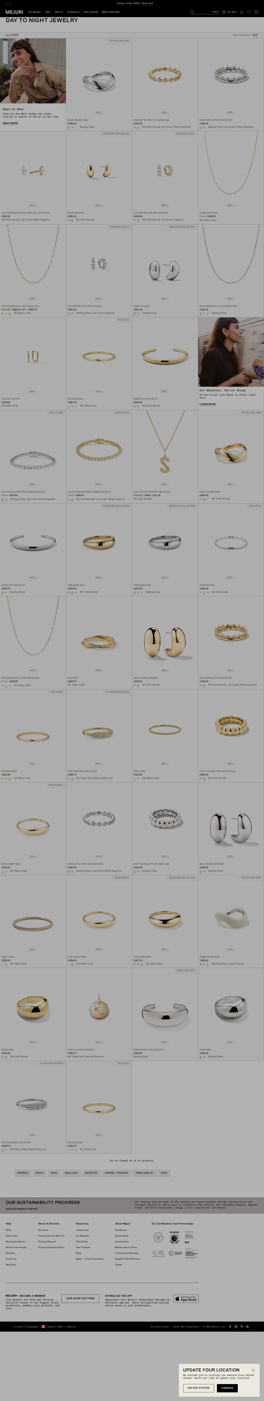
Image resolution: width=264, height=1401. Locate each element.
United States (199, 1388)
